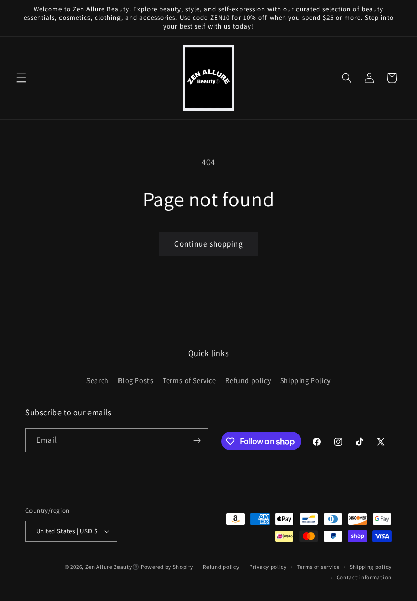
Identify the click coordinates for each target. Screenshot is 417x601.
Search (97, 380)
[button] (21, 78)
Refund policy (248, 380)
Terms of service (318, 566)
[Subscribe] (197, 440)
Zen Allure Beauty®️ (112, 566)
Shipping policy (371, 566)
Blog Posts (135, 380)
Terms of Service (189, 380)
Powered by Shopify (167, 566)
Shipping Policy (305, 380)
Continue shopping (208, 244)
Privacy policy (268, 566)
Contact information (364, 577)
